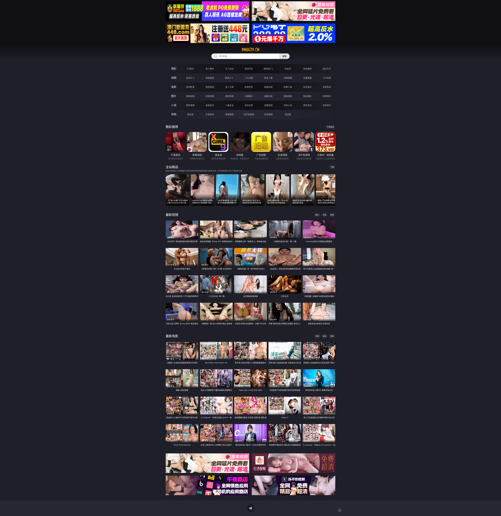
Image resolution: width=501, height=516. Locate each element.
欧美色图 (229, 96)
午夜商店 (210, 114)
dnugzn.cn (250, 49)
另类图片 (327, 96)
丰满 (317, 336)
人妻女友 (229, 105)
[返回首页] (340, 510)
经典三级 (288, 87)
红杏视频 (268, 114)
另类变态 (327, 87)
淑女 (324, 336)
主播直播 (307, 77)
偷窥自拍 (190, 96)
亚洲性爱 (190, 87)
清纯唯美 (288, 96)
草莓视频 (229, 114)
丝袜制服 (288, 77)
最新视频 (172, 214)
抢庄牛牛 (327, 68)
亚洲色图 (210, 96)
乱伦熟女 (307, 87)
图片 (173, 96)
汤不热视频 (249, 114)
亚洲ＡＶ (190, 77)
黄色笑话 (307, 105)
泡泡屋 (288, 114)
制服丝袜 (268, 87)
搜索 (284, 56)
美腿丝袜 (268, 96)
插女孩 (190, 114)
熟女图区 (307, 96)
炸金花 (288, 68)
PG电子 (190, 68)
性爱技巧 (327, 105)
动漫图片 (249, 96)
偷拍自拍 (210, 87)
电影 (173, 87)
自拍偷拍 (210, 77)
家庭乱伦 (210, 105)
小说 (173, 105)
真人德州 (210, 68)
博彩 (173, 68)
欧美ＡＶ (229, 77)
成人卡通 (229, 87)
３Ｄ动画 (249, 77)
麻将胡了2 (268, 68)
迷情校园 (268, 105)
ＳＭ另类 (327, 77)
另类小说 (288, 105)
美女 (317, 215)
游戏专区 (249, 68)
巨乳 (324, 215)
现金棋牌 (307, 68)
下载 (332, 167)
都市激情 (190, 105)
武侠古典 (249, 105)
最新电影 (172, 336)
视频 (173, 78)
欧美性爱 (249, 87)
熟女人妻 (268, 77)
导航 (173, 114)
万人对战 (229, 68)
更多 (332, 215)
